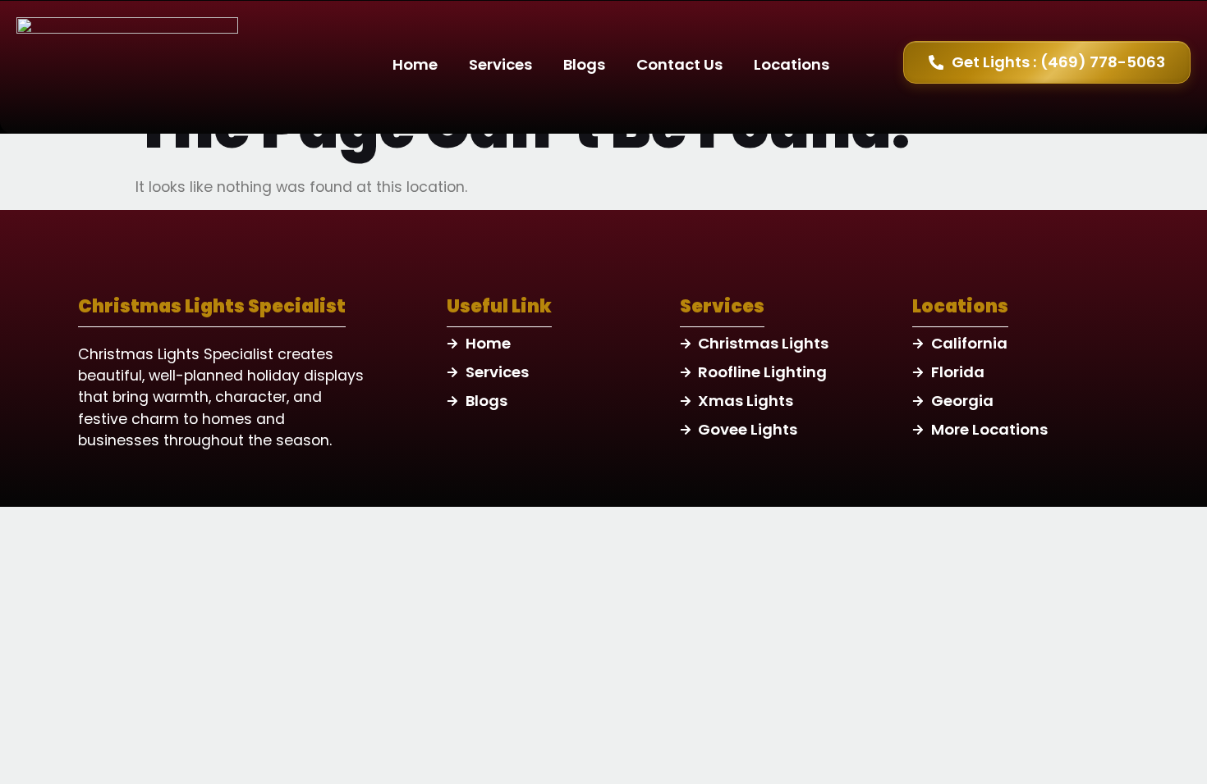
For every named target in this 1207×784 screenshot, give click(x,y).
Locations (791, 64)
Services (500, 64)
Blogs (584, 64)
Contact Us (679, 64)
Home (415, 64)
